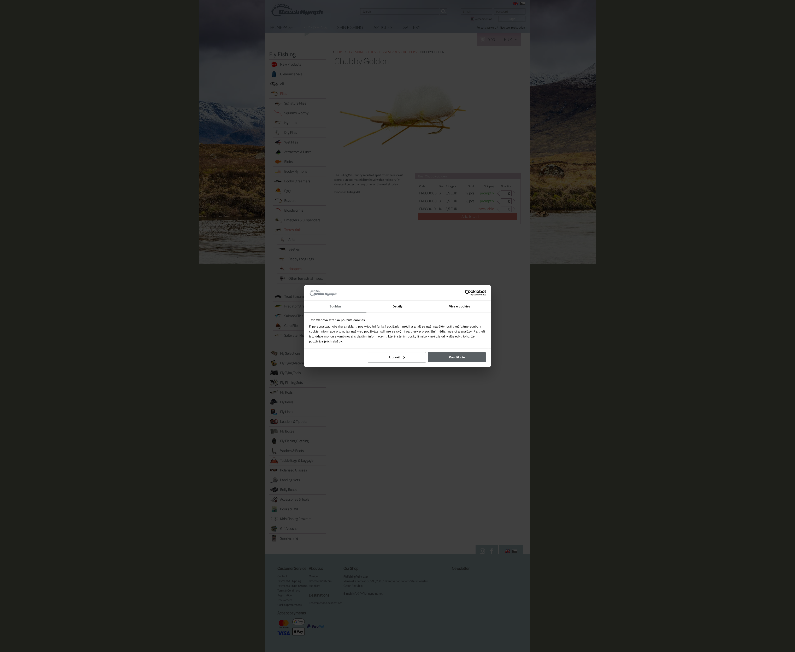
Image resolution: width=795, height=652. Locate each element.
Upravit (394, 357)
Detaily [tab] (398, 306)
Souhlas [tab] (335, 306)
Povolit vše (457, 357)
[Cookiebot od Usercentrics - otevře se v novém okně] (468, 293)
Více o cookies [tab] (459, 306)
